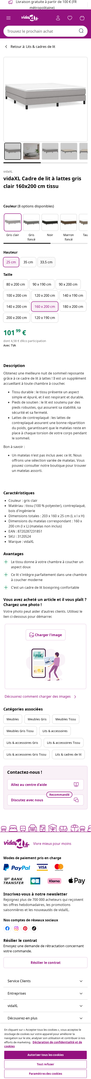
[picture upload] (45, 665)
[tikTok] (34, 928)
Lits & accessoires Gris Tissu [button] (26, 754)
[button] (12, 228)
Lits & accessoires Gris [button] (22, 743)
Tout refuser (45, 1064)
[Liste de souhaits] (69, 17)
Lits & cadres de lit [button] (68, 754)
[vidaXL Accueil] (29, 18)
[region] (45, 1051)
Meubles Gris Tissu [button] (20, 731)
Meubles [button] (13, 719)
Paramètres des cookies (45, 1074)
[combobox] (45, 31)
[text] (14, 333)
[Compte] (57, 17)
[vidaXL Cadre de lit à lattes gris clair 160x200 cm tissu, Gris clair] (45, 99)
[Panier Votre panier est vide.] (82, 17)
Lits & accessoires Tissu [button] (63, 743)
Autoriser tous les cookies (45, 1055)
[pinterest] (25, 928)
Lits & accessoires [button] (55, 731)
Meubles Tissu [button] (65, 719)
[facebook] (7, 928)
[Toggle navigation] (8, 18)
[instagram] (16, 928)
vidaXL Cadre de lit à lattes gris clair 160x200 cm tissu (42, 182)
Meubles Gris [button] (37, 719)
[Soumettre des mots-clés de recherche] (81, 30)
